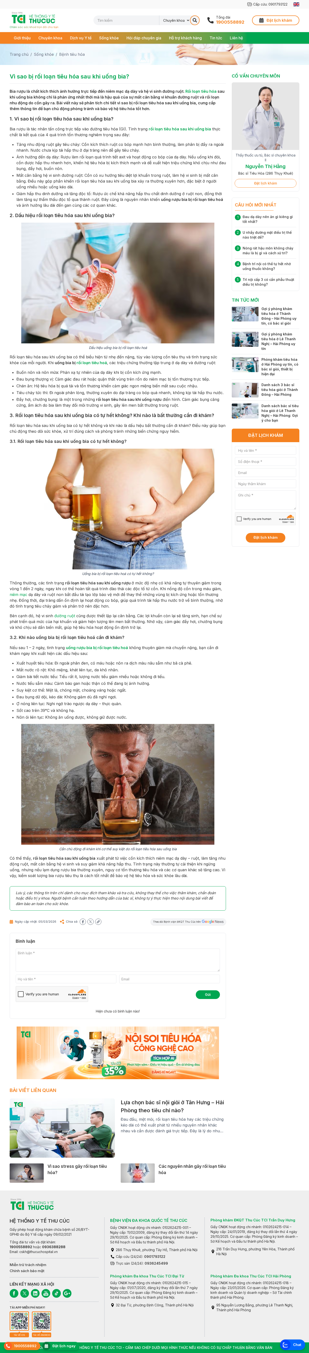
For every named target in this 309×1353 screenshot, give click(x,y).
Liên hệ (236, 37)
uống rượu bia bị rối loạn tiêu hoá (97, 647)
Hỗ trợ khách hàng (185, 37)
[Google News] (67, 1293)
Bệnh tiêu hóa (72, 54)
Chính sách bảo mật (27, 1270)
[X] (24, 1293)
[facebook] (83, 922)
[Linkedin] (35, 1293)
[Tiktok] (56, 1293)
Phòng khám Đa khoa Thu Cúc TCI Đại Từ (147, 1276)
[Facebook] (14, 1293)
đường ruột (64, 615)
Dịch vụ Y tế (80, 37)
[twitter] (90, 922)
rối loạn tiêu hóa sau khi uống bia (180, 129)
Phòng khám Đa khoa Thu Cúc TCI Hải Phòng (251, 1276)
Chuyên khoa (50, 37)
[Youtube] (46, 1293)
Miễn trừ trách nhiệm (28, 1264)
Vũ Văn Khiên (265, 161)
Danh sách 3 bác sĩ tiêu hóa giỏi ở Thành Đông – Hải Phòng (279, 396)
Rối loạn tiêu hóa (201, 91)
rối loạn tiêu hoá (92, 362)
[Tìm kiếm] (195, 20)
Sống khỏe (109, 37)
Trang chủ (19, 54)
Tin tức (216, 37)
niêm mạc (18, 594)
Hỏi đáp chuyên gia (143, 37)
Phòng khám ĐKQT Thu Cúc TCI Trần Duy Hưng (253, 1220)
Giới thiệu (22, 37)
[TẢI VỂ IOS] (19, 1321)
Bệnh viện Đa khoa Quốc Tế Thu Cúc (148, 1220)
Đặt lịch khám (265, 189)
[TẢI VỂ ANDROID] (41, 1321)
